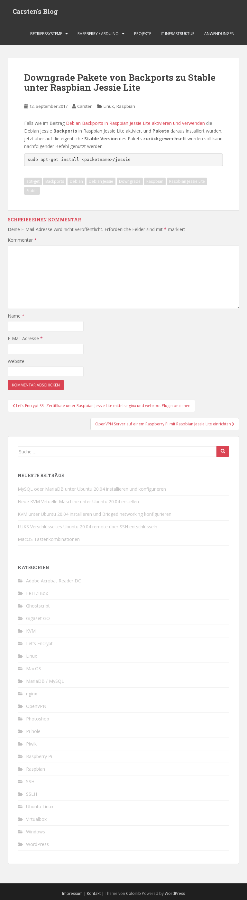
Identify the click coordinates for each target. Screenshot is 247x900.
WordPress (37, 844)
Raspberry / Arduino (98, 33)
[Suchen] (222, 451)
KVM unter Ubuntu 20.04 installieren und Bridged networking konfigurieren (94, 514)
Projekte (142, 33)
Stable (32, 190)
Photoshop (37, 719)
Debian (76, 181)
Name (16, 316)
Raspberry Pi (39, 756)
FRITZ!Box (37, 593)
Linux (109, 106)
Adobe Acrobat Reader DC (53, 581)
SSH (30, 781)
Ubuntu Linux (39, 806)
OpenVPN (36, 706)
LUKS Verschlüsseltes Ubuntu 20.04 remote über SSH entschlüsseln (87, 527)
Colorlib (133, 893)
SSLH (31, 794)
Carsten (85, 106)
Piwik (31, 744)
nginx (31, 694)
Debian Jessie (101, 181)
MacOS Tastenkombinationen (49, 539)
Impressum (72, 893)
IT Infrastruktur (178, 33)
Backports (54, 181)
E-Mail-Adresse (25, 338)
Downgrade (130, 181)
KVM (31, 631)
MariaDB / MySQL (45, 681)
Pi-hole (33, 731)
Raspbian (125, 106)
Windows (35, 832)
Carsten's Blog (35, 11)
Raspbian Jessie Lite (187, 181)
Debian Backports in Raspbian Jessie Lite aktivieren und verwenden (135, 123)
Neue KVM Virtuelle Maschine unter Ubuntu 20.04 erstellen (78, 501)
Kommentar (22, 240)
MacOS (33, 668)
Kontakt (94, 893)
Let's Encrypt (39, 643)
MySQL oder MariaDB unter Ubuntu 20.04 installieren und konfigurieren (92, 489)
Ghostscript (38, 606)
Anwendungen (219, 33)
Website (16, 361)
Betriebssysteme (46, 33)
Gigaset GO (38, 618)
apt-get (33, 181)
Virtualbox (36, 819)
